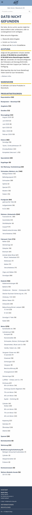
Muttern (5, 191)
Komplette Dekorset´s (9, 152)
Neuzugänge (5, 115)
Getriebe (5, 424)
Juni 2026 (5, 124)
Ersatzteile (7, 355)
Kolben (6, 406)
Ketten (6, 264)
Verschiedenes (7, 233)
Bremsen (5, 252)
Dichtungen (8, 361)
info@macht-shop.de (10, 501)
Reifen (4, 241)
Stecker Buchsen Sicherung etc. (13, 293)
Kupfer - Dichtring (10, 399)
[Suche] (29, 11)
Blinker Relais (6, 300)
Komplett (7, 334)
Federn (4, 194)
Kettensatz (7, 261)
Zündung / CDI (7, 297)
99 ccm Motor (9, 385)
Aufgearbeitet (7, 205)
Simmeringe (6, 245)
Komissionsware (7, 468)
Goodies (4, 110)
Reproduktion (6, 97)
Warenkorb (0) (20, 8)
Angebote (4, 106)
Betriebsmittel (6, 441)
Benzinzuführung (10, 368)
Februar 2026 (7, 134)
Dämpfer (5, 248)
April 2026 (6, 127)
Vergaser (7, 365)
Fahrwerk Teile (6, 239)
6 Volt (6, 313)
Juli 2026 (5, 121)
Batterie (5, 287)
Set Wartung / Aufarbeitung (10, 167)
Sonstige (5, 142)
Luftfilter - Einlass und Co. (11, 380)
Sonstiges (5, 275)
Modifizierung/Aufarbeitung (11, 450)
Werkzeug (4, 445)
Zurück (14, 45)
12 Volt (6, 309)
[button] (3, 512)
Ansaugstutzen (9, 372)
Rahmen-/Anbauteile (8, 214)
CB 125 (4, 474)
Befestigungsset (7, 177)
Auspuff (5, 227)
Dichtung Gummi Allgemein (13, 389)
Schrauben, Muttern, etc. (9, 171)
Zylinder (5, 403)
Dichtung (5, 383)
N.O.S (4, 209)
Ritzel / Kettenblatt (10, 257)
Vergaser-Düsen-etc (9, 352)
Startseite (13, 42)
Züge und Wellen (8, 272)
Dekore (3, 140)
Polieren (5, 462)
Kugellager (4, 162)
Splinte (4, 184)
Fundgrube (4, 200)
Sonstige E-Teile (7, 317)
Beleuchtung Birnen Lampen (11, 307)
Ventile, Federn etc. (10, 348)
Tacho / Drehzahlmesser (10, 145)
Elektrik (3, 281)
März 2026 (6, 131)
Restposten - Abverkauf (9, 102)
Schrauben (6, 180)
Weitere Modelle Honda (9, 472)
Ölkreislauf (6, 427)
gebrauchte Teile (8, 202)
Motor (3, 326)
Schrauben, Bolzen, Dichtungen (14, 341)
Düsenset (7, 358)
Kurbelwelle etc (7, 329)
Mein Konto (10, 8)
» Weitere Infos (6, 76)
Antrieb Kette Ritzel (8, 255)
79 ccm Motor (9, 392)
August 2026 (6, 117)
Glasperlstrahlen (7, 459)
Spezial (4, 187)
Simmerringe (6, 376)
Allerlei (4, 431)
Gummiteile (6, 220)
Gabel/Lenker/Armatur (9, 230)
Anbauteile (6, 304)
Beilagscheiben (7, 173)
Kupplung (5, 420)
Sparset (3, 436)
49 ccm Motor (9, 396)
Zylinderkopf (6, 332)
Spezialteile (5, 158)
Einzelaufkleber (7, 149)
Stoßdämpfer (6, 223)
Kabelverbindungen (9, 283)
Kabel (4, 321)
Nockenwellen (9, 338)
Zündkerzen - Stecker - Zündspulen (14, 290)
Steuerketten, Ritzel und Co (13, 344)
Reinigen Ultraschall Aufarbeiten (13, 452)
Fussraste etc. (7, 216)
